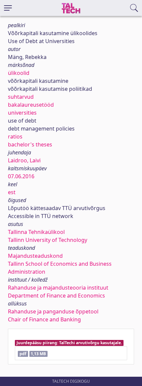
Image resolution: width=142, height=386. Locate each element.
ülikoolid (18, 73)
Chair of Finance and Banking (44, 319)
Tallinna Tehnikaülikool (36, 232)
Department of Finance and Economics (56, 295)
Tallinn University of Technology (47, 240)
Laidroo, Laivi (24, 160)
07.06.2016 (21, 176)
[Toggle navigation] (8, 8)
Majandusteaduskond (35, 255)
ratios (15, 136)
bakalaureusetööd (31, 104)
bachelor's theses (30, 144)
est (12, 192)
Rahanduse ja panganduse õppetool (53, 311)
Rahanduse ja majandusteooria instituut (58, 287)
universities (22, 112)
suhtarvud (21, 96)
